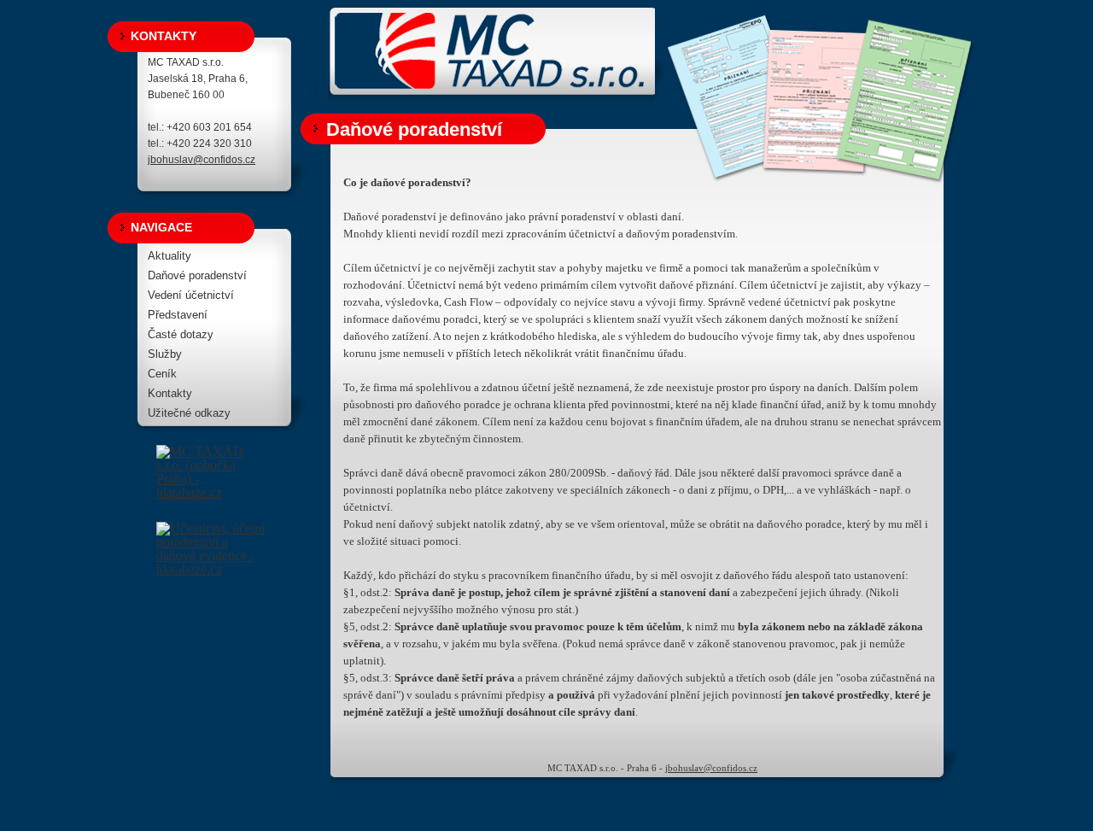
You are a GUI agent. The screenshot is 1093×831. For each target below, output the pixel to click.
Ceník (162, 373)
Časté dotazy (180, 334)
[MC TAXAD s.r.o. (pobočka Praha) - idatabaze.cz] (211, 483)
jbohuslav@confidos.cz (201, 160)
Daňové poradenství (197, 275)
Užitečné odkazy (189, 413)
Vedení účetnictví (191, 295)
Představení (177, 314)
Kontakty (170, 393)
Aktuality (169, 255)
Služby (165, 354)
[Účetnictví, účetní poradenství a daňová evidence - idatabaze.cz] (211, 539)
